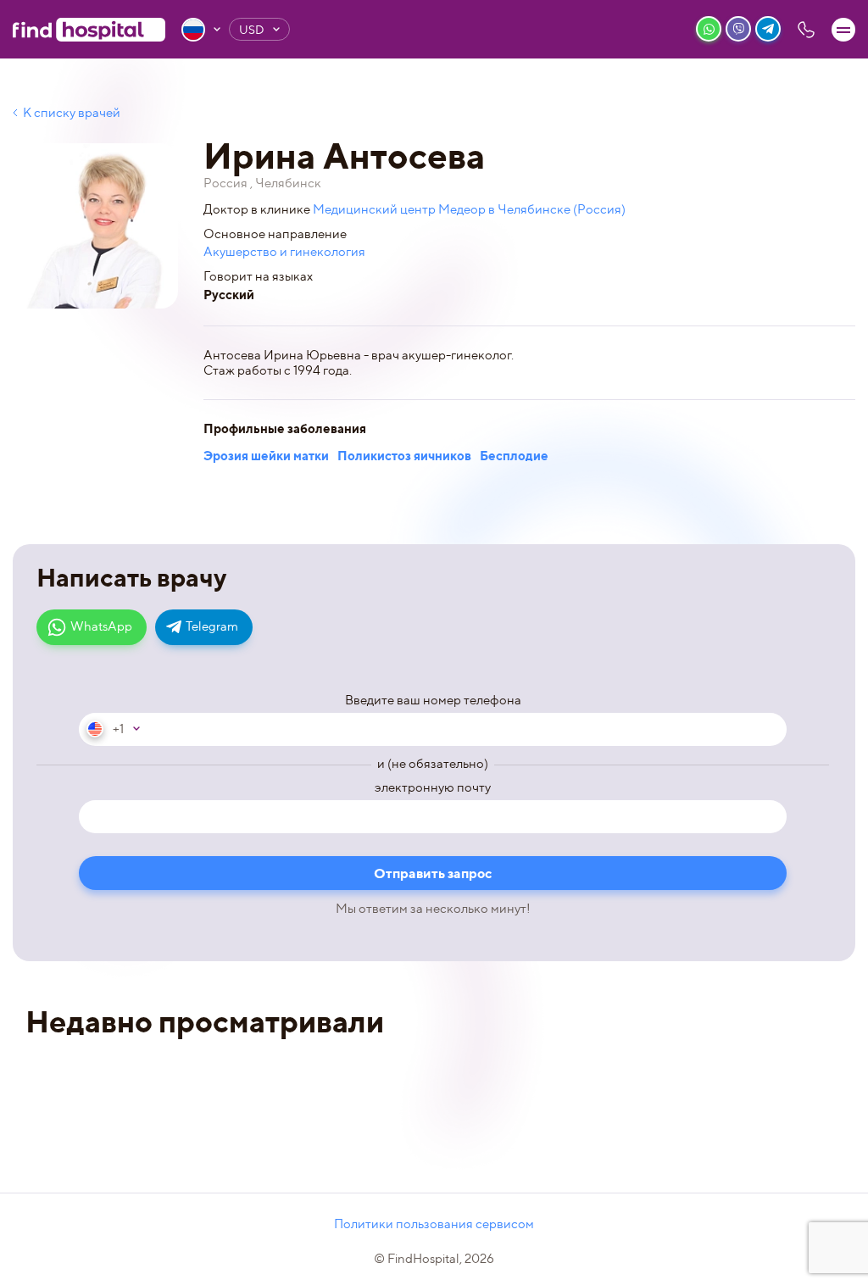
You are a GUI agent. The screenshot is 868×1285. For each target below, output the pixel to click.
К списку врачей (71, 112)
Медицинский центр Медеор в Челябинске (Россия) (469, 209)
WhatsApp (101, 626)
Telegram (212, 626)
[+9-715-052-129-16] (806, 29)
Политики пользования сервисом (434, 1224)
